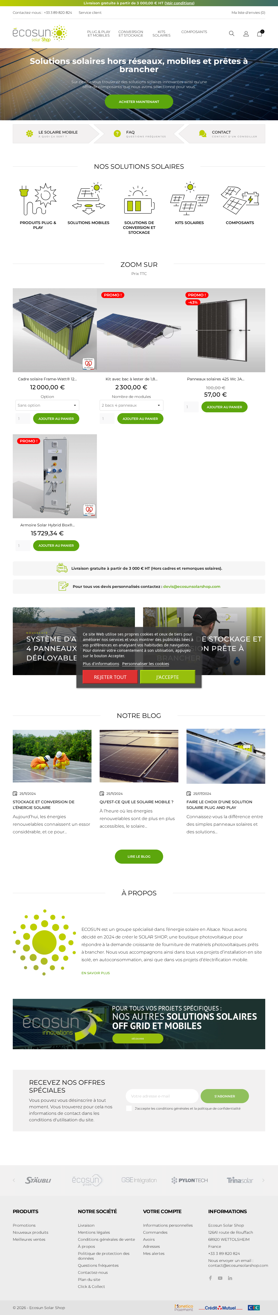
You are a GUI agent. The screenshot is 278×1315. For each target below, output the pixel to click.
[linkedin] (230, 1278)
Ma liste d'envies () (248, 12)
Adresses (151, 1246)
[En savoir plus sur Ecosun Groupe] (88, 1180)
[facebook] (210, 1278)
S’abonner (224, 1096)
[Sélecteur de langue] (246, 34)
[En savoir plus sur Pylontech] (189, 1180)
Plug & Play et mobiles (98, 33)
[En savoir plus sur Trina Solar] (240, 1180)
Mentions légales (94, 1232)
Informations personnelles (168, 1225)
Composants (194, 32)
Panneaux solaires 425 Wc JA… (215, 379)
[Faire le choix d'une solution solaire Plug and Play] (226, 755)
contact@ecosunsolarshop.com (238, 1265)
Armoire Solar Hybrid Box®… (47, 525)
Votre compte (162, 1211)
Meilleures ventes (29, 1239)
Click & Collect (91, 1286)
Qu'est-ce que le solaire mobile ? (136, 801)
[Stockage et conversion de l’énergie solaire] (52, 755)
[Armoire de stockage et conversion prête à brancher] (204, 641)
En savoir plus (95, 973)
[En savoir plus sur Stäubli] (38, 1180)
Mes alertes (154, 1253)
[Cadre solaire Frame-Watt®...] (91, 302)
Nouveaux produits (30, 1232)
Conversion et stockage (130, 33)
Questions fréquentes (98, 1265)
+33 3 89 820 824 (58, 12)
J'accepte (167, 677)
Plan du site (89, 1279)
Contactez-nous (93, 1272)
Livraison (86, 1225)
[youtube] (220, 1278)
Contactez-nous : (27, 12)
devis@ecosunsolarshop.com (191, 586)
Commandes (155, 1232)
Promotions (24, 1225)
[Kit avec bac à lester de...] (175, 302)
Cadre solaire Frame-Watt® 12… (47, 379)
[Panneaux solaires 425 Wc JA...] (260, 302)
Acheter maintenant (139, 102)
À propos (86, 1246)
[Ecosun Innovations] (139, 1024)
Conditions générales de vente (106, 1239)
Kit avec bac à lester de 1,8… (131, 379)
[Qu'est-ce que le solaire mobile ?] (139, 755)
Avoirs (149, 1239)
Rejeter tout (110, 677)
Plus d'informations (101, 663)
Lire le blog (139, 856)
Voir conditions (179, 3)
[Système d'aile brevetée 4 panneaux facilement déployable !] (74, 641)
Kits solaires (161, 33)
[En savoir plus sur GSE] (139, 1180)
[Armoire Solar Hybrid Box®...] (91, 448)
